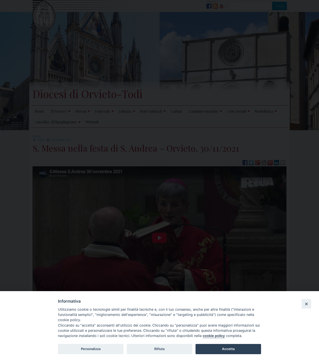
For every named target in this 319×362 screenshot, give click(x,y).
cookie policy (214, 336)
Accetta (228, 349)
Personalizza (90, 349)
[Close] (306, 304)
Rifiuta (159, 349)
